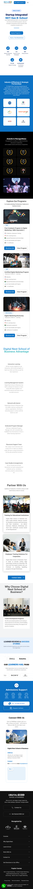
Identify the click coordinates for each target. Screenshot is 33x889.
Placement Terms (25, 880)
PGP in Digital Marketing (9, 871)
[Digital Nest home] (16, 796)
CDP (7, 269)
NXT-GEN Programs (19, 2)
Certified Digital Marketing (22, 871)
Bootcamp (9, 313)
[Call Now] (4, 886)
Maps (10, 769)
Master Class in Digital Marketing (20, 875)
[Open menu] (27, 2)
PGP (7, 225)
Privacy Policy (7, 880)
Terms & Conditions (16, 880)
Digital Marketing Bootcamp (12, 873)
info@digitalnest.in (24, 763)
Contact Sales (16, 578)
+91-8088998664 (13, 763)
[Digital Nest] (8, 2)
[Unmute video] (27, 189)
